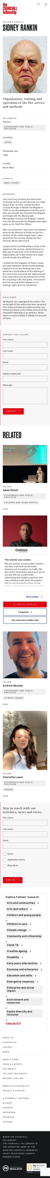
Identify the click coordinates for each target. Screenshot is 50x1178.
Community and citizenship (24, 936)
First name (8, 340)
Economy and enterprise (22, 969)
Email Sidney (11, 183)
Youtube (8, 1122)
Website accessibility (16, 1086)
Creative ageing (17, 951)
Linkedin (8, 1108)
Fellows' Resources (15, 1073)
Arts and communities (21, 903)
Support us (10, 1042)
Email (5, 362)
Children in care (17, 924)
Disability (13, 957)
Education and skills (19, 975)
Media (6, 1052)
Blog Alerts (13, 866)
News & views (11, 1059)
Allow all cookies (25, 604)
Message (7, 385)
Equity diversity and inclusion (19, 1013)
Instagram (9, 1112)
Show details (32, 597)
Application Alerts (16, 860)
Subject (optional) (11, 374)
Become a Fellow (13, 1078)
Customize (23, 612)
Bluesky (8, 1103)
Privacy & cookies (14, 1091)
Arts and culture (17, 909)
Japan (7, 142)
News (10, 854)
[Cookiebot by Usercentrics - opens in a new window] (15, 550)
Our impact (9, 1069)
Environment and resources (18, 1001)
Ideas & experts (12, 1064)
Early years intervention (22, 963)
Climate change (13, 698)
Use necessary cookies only (25, 620)
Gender (8, 789)
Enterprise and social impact (20, 989)
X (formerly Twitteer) (16, 1098)
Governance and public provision (18, 128)
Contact (8, 1047)
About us (8, 1038)
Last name (8, 351)
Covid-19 (12, 945)
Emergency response (20, 982)
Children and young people (21, 502)
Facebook (8, 1117)
